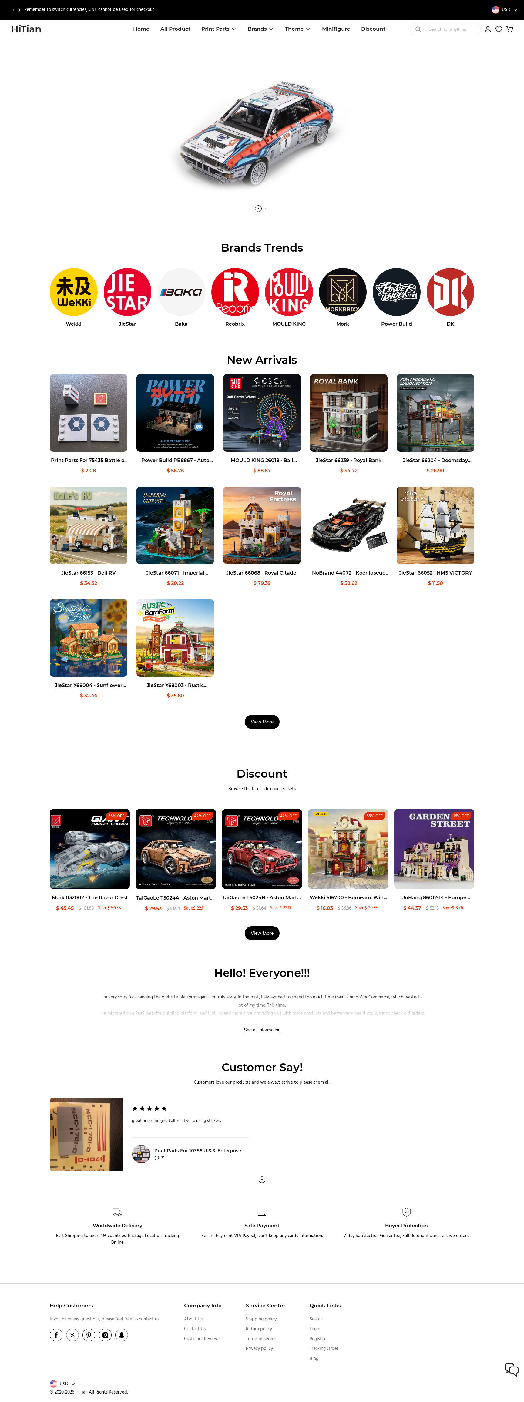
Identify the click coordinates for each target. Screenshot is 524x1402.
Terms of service (262, 1339)
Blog (314, 1358)
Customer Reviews (202, 1339)
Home (141, 29)
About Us (193, 1319)
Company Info (203, 1306)
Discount (373, 29)
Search (316, 1319)
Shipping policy (261, 1319)
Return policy (259, 1329)
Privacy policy (259, 1348)
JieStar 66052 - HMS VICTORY (435, 573)
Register (318, 1339)
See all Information (262, 1029)
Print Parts (215, 29)
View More (262, 722)
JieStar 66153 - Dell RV (88, 573)
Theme (294, 29)
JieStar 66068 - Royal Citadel (262, 573)
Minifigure (336, 29)
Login (315, 1329)
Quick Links (325, 1306)
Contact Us (195, 1329)
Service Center (265, 1306)
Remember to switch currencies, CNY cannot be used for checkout (89, 9)
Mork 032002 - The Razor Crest (90, 898)
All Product (175, 29)
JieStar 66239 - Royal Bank (348, 460)
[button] (13, 10)
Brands (257, 29)
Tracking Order (324, 1348)
